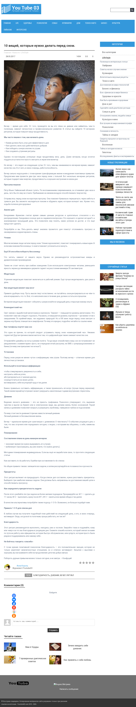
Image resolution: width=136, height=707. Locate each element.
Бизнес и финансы (111, 88)
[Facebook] (113, 682)
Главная (7, 53)
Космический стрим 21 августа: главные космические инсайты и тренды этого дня (124, 217)
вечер (63, 575)
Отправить (53, 630)
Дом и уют (107, 104)
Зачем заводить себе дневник (78, 647)
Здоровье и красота (111, 96)
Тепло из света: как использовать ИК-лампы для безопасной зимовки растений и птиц (125, 202)
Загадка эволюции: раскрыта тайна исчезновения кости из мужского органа (125, 290)
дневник (55, 575)
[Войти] (103, 10)
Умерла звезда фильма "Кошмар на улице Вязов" (125, 276)
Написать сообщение (69, 689)
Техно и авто (108, 81)
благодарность (41, 575)
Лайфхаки (107, 65)
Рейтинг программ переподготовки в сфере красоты (124, 230)
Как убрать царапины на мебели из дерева (125, 327)
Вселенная (107, 144)
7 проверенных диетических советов (32, 660)
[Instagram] (122, 682)
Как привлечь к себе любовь (77, 660)
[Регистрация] (107, 10)
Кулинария (107, 73)
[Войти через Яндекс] (14, 608)
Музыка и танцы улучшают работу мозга (123, 314)
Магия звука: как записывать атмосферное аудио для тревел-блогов (125, 173)
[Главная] (21, 12)
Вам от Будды (32, 647)
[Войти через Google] (14, 612)
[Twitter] (108, 682)
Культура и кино (110, 119)
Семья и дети (108, 111)
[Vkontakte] (103, 682)
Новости (16, 53)
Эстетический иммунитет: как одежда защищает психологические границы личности (124, 187)
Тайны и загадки (110, 134)
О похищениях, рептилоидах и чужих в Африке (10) (123, 303)
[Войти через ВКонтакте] (14, 600)
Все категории (109, 52)
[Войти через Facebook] (14, 604)
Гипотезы (106, 152)
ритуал (70, 575)
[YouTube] (118, 682)
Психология (107, 127)
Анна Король (22, 566)
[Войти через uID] (14, 596)
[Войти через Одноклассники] (14, 616)
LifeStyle (24, 53)
